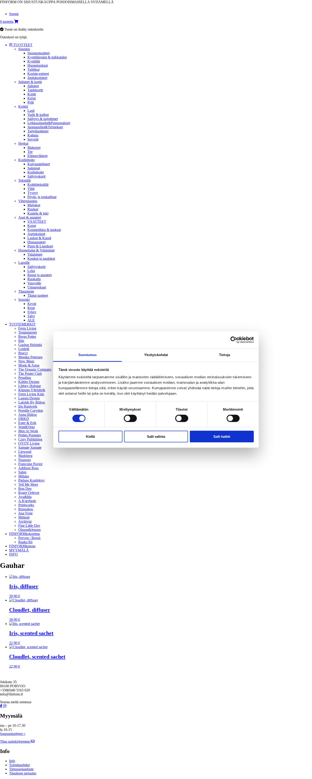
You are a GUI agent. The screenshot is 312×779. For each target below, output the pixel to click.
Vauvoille (34, 283)
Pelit (30, 102)
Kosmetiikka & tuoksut (44, 230)
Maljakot (33, 205)
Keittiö (23, 106)
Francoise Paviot (30, 464)
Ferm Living (27, 328)
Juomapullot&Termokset (45, 127)
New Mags (26, 361)
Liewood (24, 452)
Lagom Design (29, 398)
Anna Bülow (27, 415)
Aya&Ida (25, 497)
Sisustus (24, 49)
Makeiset (33, 148)
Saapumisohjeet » (12, 734)
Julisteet (33, 86)
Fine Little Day (29, 525)
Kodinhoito (26, 160)
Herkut (23, 143)
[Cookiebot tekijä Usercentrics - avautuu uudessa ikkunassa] (234, 339)
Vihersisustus (27, 201)
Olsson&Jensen (29, 530)
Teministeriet (27, 332)
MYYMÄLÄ (19, 550)
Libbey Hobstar (29, 386)
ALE (31, 320)
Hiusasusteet (36, 242)
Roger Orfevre (28, 493)
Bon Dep (25, 488)
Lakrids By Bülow (31, 402)
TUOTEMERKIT (22, 324)
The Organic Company (35, 369)
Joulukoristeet (37, 78)
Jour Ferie (25, 513)
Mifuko (23, 476)
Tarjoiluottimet (37, 131)
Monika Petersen (30, 357)
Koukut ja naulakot (41, 258)
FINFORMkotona (22, 546)
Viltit (30, 189)
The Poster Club (30, 373)
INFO (13, 554)
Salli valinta (156, 436)
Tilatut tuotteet (37, 295)
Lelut (31, 271)
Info (12, 761)
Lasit (30, 111)
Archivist (25, 521)
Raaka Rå (25, 542)
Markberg (25, 456)
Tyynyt (32, 193)
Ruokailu (34, 279)
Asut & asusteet (29, 217)
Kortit (31, 94)
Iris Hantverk (27, 406)
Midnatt (23, 517)
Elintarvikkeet (37, 156)
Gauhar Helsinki (30, 345)
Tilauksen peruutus (22, 773)
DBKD (23, 419)
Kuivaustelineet (38, 164)
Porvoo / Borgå (29, 538)
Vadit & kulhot (38, 115)
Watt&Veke (26, 427)
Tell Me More (28, 484)
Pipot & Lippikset (40, 246)
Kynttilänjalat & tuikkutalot (47, 57)
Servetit (32, 139)
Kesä (31, 308)
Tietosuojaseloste (21, 769)
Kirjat (31, 98)
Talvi (31, 316)
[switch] (130, 418)
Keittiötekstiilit (37, 184)
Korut (31, 226)
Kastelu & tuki (37, 213)
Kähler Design (28, 382)
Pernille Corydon (30, 410)
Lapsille (24, 263)
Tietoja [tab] (224, 355)
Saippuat (33, 168)
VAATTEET (36, 221)
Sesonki (24, 300)
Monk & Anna (28, 365)
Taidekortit (35, 90)
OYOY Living (29, 443)
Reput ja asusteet (39, 275)
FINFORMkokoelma (24, 534)
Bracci (23, 353)
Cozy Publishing (30, 439)
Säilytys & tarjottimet (42, 119)
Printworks (26, 505)
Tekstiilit (24, 180)
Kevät (31, 304)
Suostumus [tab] (87, 355)
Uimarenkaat (36, 287)
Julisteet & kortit (30, 82)
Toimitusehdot (19, 765)
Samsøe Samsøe (30, 447)
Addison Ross (28, 468)
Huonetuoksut (37, 65)
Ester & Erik (27, 423)
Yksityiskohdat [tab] (156, 355)
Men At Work (28, 431)
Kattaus (32, 135)
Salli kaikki (221, 436)
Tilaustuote (26, 291)
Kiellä (90, 436)
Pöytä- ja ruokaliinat (41, 197)
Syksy (31, 312)
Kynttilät (33, 61)
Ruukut (32, 209)
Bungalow (25, 509)
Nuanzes (24, 460)
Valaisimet (34, 254)
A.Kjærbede (27, 501)
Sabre (22, 472)
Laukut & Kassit (39, 238)
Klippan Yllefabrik (31, 390)
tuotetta (7, 22)
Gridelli (23, 349)
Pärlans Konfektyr (31, 480)
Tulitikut (33, 69)
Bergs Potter (27, 336)
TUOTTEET (22, 45)
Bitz (21, 341)
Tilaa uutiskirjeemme (15, 741)
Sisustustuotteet (38, 53)
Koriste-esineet (38, 74)
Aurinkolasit (36, 234)
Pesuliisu (24, 378)
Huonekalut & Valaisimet (36, 250)
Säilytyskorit (36, 176)
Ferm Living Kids (31, 394)
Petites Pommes (29, 435)
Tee (30, 152)
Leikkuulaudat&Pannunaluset (48, 123)
